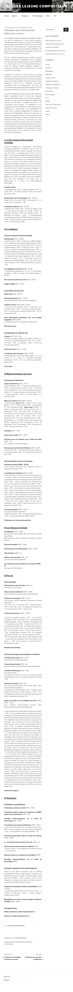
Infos (47, 16)
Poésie (47, 111)
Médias (47, 101)
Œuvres (14, 16)
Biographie (48, 74)
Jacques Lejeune (26, 27)
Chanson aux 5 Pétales (52, 47)
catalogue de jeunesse (51, 81)
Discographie (49, 91)
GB (55, 16)
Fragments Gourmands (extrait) (54, 44)
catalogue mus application (52, 84)
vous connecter (17, 942)
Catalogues (24, 16)
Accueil (6, 16)
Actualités (48, 68)
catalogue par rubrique (16, 925)
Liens (47, 98)
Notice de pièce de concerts (53, 40)
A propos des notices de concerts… (55, 54)
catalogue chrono (50, 78)
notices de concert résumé (53, 104)
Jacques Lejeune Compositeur (35, 6)
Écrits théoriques (38, 16)
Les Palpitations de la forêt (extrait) (55, 50)
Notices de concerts (51, 108)
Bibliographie (49, 71)
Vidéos (47, 114)
